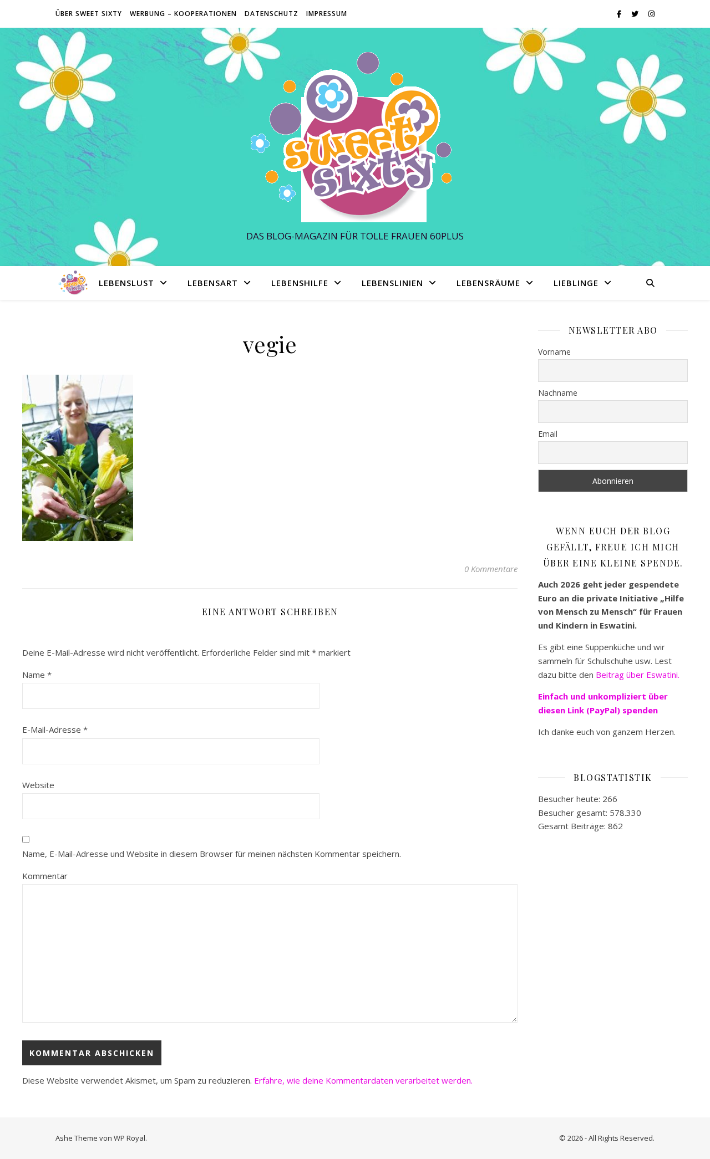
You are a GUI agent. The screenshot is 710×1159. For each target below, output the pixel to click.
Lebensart (212, 282)
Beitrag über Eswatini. (639, 674)
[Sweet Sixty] (355, 136)
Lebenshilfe (299, 282)
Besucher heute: (570, 798)
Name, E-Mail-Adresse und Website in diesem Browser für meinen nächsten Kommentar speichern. (211, 853)
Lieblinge (576, 282)
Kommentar (45, 875)
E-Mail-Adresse (55, 729)
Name (37, 674)
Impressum (326, 13)
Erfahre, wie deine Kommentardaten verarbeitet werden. (363, 1080)
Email (547, 433)
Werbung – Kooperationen (183, 13)
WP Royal (129, 1138)
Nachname (557, 392)
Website (38, 784)
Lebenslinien (392, 282)
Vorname (554, 351)
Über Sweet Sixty (88, 13)
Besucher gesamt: (574, 812)
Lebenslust (126, 282)
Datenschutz (271, 13)
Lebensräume (488, 282)
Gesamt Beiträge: (573, 825)
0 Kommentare (491, 568)
